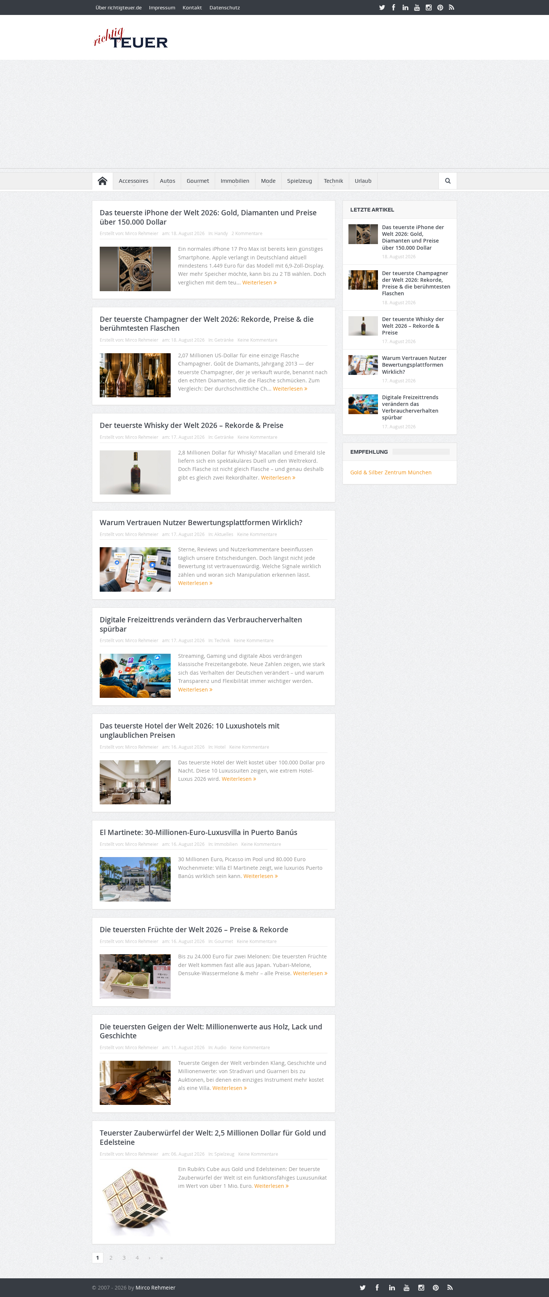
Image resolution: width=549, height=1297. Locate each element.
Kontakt (192, 7)
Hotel (220, 747)
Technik (333, 181)
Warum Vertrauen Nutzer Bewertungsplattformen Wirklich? (201, 522)
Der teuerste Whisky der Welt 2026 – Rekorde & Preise (191, 425)
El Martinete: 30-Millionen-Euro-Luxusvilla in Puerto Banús (198, 832)
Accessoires (133, 181)
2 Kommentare (247, 233)
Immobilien (235, 181)
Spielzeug (299, 181)
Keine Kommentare (257, 340)
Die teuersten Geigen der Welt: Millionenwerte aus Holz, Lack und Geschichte (211, 1031)
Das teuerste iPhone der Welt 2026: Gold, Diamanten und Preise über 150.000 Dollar (208, 217)
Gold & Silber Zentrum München (391, 472)
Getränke (224, 340)
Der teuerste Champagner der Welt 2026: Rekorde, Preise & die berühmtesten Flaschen (207, 323)
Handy (221, 233)
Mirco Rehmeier (141, 233)
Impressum (162, 7)
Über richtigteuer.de (119, 7)
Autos (167, 181)
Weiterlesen (258, 282)
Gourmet (198, 181)
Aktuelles (223, 534)
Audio (220, 1047)
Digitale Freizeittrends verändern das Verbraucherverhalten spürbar (201, 624)
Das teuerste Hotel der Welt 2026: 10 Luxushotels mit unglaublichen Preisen (189, 730)
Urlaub (363, 181)
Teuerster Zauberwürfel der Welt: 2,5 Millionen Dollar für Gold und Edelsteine (213, 1137)
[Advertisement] (274, 116)
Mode (268, 181)
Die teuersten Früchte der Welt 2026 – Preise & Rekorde (194, 929)
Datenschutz (225, 7)
